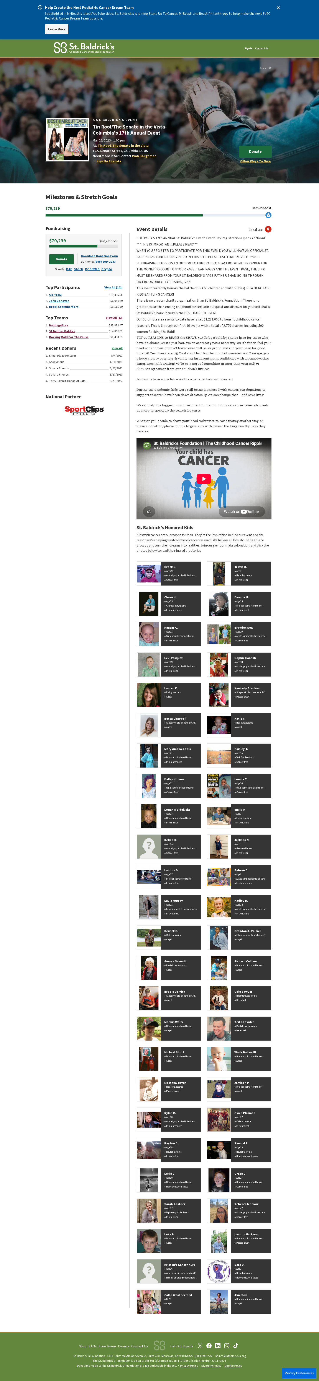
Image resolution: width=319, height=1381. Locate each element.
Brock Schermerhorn (64, 307)
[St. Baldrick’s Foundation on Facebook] (209, 1346)
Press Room (107, 1346)
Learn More (56, 29)
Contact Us (261, 48)
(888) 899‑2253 (204, 1356)
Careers (123, 1346)
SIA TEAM (55, 295)
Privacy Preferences (299, 1373)
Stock (78, 269)
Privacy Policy (189, 1366)
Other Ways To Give (255, 161)
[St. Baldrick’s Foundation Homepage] (84, 48)
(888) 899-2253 (105, 261)
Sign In (248, 48)
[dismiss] (278, 7)
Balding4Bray (58, 325)
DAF (69, 269)
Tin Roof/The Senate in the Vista (123, 145)
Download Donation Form (99, 256)
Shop (83, 1346)
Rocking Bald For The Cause (69, 337)
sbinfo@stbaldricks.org (230, 1356)
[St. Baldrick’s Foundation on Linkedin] (217, 1346)
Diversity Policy (211, 1366)
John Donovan (59, 301)
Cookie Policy (233, 1366)
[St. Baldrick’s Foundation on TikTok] (235, 1346)
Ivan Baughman (144, 156)
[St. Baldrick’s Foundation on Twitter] (200, 1346)
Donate (255, 151)
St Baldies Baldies (62, 331)
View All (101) (113, 287)
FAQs (93, 1346)
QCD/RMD (92, 269)
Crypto (106, 269)
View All (117, 348)
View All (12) (114, 318)
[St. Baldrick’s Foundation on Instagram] (226, 1346)
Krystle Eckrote (109, 161)
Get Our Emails (181, 1346)
